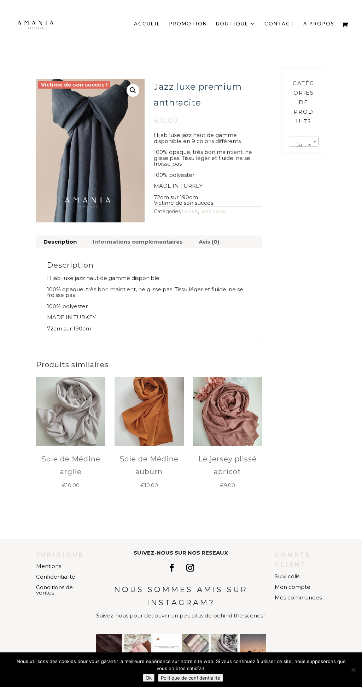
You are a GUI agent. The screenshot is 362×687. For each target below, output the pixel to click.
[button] (133, 90)
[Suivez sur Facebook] (172, 567)
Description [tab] (60, 241)
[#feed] (253, 647)
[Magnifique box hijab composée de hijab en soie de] (195, 647)
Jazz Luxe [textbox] (305, 144)
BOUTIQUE (232, 23)
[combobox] (304, 142)
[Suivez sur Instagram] (190, 567)
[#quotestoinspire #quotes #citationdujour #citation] (166, 647)
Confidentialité (55, 576)
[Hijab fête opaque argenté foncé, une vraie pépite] (224, 647)
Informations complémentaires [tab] (138, 241)
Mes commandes (298, 597)
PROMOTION (188, 23)
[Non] (353, 669)
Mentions (48, 566)
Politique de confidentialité (190, 678)
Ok (149, 678)
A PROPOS (318, 23)
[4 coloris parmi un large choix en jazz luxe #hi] (137, 647)
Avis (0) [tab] (209, 241)
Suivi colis (287, 576)
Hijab (191, 211)
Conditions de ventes (54, 590)
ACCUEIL (147, 23)
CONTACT (279, 23)
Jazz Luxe (212, 211)
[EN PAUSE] (109, 647)
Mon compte (292, 587)
